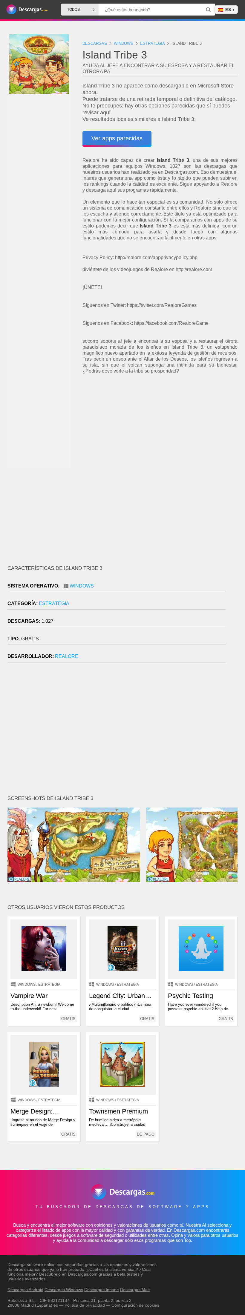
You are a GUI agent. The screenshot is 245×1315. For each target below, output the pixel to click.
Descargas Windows (64, 1289)
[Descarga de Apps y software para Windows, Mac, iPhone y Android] (26, 9)
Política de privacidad (85, 1305)
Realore (66, 656)
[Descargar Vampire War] (43, 949)
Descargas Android (25, 1289)
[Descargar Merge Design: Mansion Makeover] (43, 1065)
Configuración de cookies (135, 1305)
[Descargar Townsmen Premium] (122, 1065)
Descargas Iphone (101, 1289)
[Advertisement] (160, 426)
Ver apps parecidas (117, 138)
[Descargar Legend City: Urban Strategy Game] (122, 949)
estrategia (54, 603)
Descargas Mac (135, 1289)
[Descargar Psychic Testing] (201, 949)
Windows (82, 585)
